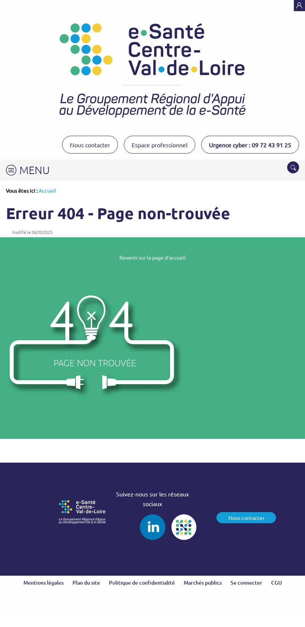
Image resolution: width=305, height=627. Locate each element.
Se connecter (246, 582)
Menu (34, 169)
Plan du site (86, 582)
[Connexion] (299, 5)
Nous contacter (90, 145)
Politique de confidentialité (142, 582)
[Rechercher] (293, 167)
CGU (276, 582)
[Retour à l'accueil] (152, 70)
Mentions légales (43, 582)
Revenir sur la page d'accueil (152, 257)
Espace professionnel (159, 145)
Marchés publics (203, 582)
